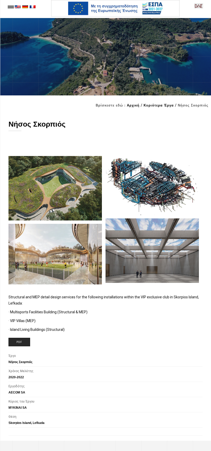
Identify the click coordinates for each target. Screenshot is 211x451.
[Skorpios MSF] (55, 188)
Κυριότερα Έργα (159, 105)
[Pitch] (55, 254)
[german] (25, 6)
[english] (18, 6)
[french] (33, 6)
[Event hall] (152, 250)
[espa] (115, 8)
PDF (19, 342)
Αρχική (133, 105)
